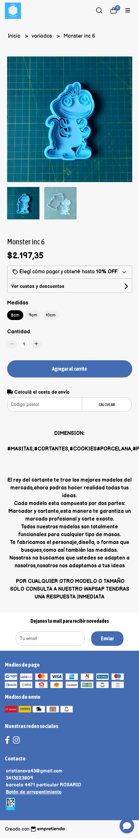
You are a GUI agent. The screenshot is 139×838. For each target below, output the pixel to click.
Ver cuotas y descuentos (37, 286)
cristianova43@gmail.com (34, 771)
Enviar (107, 638)
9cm (33, 315)
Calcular (107, 404)
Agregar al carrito (69, 369)
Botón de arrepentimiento (33, 792)
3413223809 (19, 778)
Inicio (15, 36)
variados (42, 36)
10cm (51, 315)
